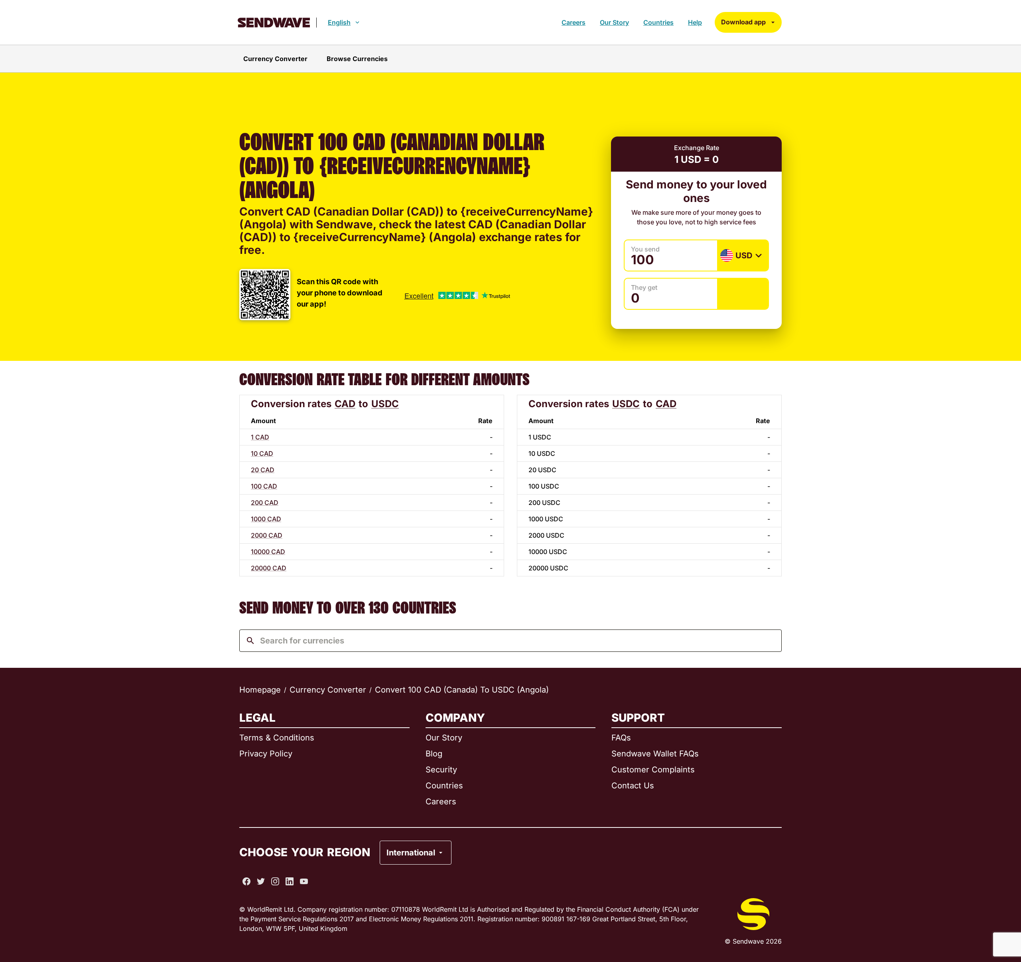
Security (441, 769)
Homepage (260, 690)
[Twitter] (261, 881)
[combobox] (516, 640)
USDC (385, 404)
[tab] (275, 58)
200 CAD (264, 503)
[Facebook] (246, 881)
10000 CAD (268, 552)
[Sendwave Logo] (274, 23)
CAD (345, 404)
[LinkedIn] (289, 881)
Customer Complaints (653, 769)
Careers (573, 22)
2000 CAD (266, 535)
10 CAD (262, 453)
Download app (743, 22)
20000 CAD (268, 568)
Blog (434, 753)
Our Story (614, 22)
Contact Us (632, 785)
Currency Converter (328, 690)
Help (695, 22)
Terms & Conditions (276, 737)
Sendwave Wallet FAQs (655, 753)
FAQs (621, 737)
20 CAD (262, 470)
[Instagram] (275, 881)
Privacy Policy (265, 753)
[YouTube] (304, 881)
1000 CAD (266, 519)
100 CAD (264, 486)
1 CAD (260, 437)
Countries (658, 22)
